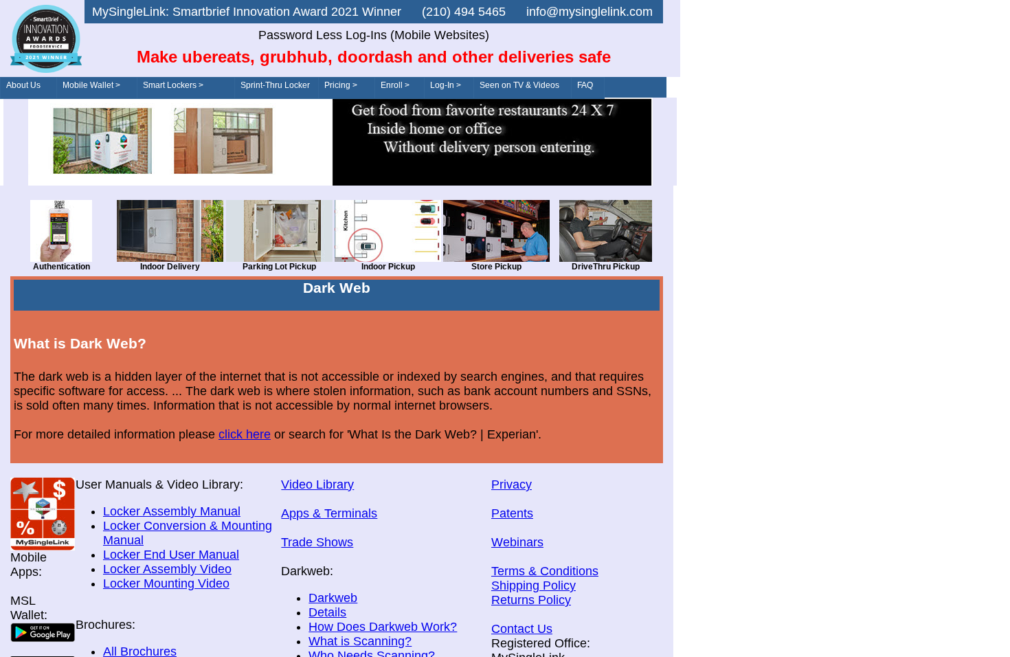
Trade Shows (317, 542)
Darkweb (332, 598)
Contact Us (521, 629)
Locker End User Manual (171, 554)
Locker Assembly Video (167, 569)
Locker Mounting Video (166, 583)
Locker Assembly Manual (171, 511)
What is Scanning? (360, 641)
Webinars (517, 542)
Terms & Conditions (544, 571)
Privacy (511, 484)
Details (327, 612)
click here (244, 434)
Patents (512, 513)
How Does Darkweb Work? (382, 627)
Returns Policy (531, 600)
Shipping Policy (533, 585)
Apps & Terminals (329, 513)
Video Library (317, 484)
